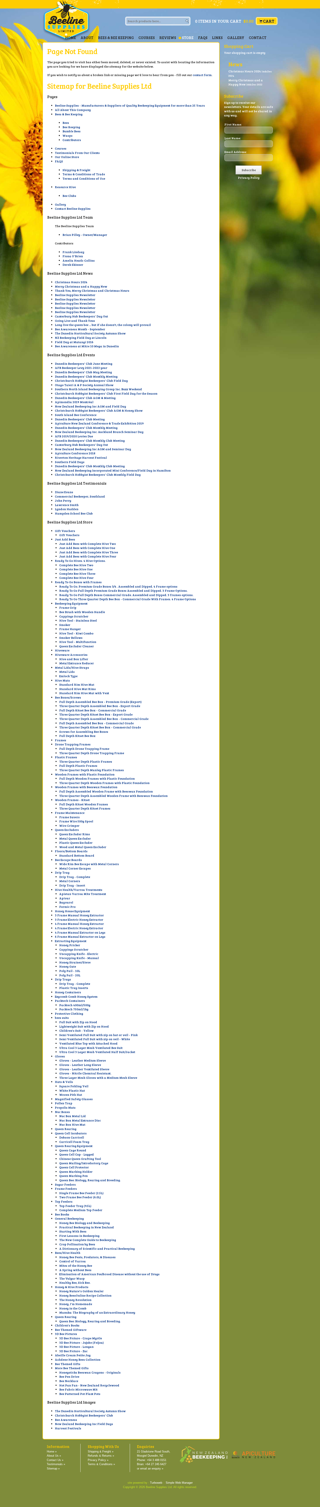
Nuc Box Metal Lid (72, 1116)
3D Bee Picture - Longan (76, 1347)
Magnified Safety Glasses (74, 1099)
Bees (65, 123)
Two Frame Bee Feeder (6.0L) (80, 1197)
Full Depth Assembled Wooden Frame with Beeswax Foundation (106, 791)
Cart (268, 21)
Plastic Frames (66, 757)
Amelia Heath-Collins (78, 260)
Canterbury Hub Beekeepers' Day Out (81, 316)
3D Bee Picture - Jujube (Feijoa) (81, 1342)
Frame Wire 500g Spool (76, 821)
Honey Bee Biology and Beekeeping (84, 1223)
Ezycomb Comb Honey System (76, 996)
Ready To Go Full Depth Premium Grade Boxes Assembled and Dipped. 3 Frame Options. (123, 590)
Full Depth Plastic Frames (78, 766)
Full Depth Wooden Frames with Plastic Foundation (97, 778)
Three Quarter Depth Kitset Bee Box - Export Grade (96, 714)
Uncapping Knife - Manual (79, 958)
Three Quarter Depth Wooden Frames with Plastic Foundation (104, 783)
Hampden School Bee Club (74, 513)
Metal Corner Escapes (75, 868)
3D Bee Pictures (66, 1334)
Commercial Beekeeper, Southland (80, 496)
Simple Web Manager (179, 1482)
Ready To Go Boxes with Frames (78, 582)
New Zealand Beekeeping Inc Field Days (84, 1424)
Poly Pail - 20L (69, 975)
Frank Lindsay (73, 252)
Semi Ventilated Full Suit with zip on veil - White (94, 1039)
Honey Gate (67, 966)
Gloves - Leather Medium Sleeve (82, 1060)
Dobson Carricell (71, 1137)
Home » (52, 1451)
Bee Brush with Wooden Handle (82, 612)
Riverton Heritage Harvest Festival (81, 457)
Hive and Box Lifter (73, 659)
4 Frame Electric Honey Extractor (79, 928)
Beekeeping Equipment (71, 603)
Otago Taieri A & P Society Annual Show (84, 385)
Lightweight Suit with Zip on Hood (84, 1026)
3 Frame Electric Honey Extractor (79, 919)
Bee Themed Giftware (70, 1330)
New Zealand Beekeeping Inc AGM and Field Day (90, 406)
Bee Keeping (71, 127)
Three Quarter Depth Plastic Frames (85, 761)
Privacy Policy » (98, 1460)
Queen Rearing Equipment (74, 1146)
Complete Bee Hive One (76, 569)
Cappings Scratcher (73, 616)
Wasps (67, 135)
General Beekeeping (69, 1218)
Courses (146, 37)
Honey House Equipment (72, 911)
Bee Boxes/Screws (68, 697)
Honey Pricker (69, 945)
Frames (60, 740)
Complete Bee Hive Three (77, 573)
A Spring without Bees (75, 1270)
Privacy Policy (248, 178)
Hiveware (62, 650)
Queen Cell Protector (74, 1167)
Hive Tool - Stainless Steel (78, 620)
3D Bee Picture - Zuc (73, 1351)
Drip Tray (62, 872)
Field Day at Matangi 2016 (74, 342)
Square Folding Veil (73, 1086)
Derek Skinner (72, 265)
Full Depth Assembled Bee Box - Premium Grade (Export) (100, 702)
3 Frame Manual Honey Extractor (79, 915)
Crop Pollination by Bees (77, 1244)
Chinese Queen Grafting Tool (80, 1159)
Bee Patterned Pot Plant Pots (79, 1394)
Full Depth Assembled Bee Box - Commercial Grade (96, 723)
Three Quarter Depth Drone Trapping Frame (91, 753)
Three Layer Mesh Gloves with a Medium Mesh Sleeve (98, 1078)
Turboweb (156, 1482)
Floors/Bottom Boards (71, 851)
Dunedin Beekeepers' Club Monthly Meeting (86, 376)
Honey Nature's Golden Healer (81, 1291)
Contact (257, 37)
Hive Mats (62, 680)
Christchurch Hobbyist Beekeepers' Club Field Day (91, 380)
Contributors (71, 140)
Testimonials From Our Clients (77, 153)
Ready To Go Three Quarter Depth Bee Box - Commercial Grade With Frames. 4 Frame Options (127, 599)
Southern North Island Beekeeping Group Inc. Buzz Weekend (98, 389)
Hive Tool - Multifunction (77, 642)
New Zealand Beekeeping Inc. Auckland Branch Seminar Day (99, 432)
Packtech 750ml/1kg (73, 1009)
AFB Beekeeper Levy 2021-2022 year (81, 368)
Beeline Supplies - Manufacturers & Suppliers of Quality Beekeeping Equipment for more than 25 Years (130, 105)
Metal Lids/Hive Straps (72, 667)
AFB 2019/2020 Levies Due (74, 436)
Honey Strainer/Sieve (75, 962)
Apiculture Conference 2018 (75, 453)
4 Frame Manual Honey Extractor (79, 924)
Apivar (64, 898)
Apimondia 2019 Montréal (74, 402)
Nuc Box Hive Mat (72, 1124)
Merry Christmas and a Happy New (81, 286)
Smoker (64, 625)
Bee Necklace (68, 1381)
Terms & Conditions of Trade (83, 174)
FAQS (202, 37)
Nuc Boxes (62, 1112)
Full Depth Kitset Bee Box (77, 736)
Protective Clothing (69, 1013)
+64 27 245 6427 (155, 1464)
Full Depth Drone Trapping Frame (84, 749)
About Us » (54, 1455)
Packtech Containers (70, 1001)
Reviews (167, 37)
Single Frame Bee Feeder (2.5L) (81, 1193)
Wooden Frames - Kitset (72, 800)
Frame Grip (67, 607)
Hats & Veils (64, 1082)
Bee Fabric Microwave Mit (78, 1389)
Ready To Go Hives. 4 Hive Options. (80, 561)
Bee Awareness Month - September (80, 329)
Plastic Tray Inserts (73, 988)
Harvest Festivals (68, 1428)
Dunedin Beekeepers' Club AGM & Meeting (85, 398)
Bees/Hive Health (67, 1253)
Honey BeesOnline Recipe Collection (85, 1295)
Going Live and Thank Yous (75, 321)
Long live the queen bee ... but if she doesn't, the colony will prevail (103, 325)
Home (70, 37)
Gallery (235, 37)
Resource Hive (65, 187)
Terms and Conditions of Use (83, 178)
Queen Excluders (67, 830)
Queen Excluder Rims (74, 834)
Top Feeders (63, 1201)
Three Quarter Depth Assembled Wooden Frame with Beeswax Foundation (113, 796)
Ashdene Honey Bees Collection (77, 1359)
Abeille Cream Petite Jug (73, 1355)
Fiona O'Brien (72, 256)
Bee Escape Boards (68, 860)
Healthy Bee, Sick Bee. (74, 1282)
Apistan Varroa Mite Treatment (82, 894)
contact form (202, 75)
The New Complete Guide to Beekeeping (87, 1240)
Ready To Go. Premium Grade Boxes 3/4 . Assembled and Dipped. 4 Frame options (118, 586)
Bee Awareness (66, 1420)
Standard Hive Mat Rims (77, 689)
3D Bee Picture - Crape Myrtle (80, 1338)
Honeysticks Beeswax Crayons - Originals (90, 1372)
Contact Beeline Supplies (73, 208)
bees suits (62, 1018)
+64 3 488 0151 (156, 1460)
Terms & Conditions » (101, 1464)
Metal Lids (67, 672)
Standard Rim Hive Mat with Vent (84, 693)
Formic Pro (67, 907)
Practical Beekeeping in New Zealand (86, 1227)
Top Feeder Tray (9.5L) (75, 1206)
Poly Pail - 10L (69, 971)
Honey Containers (68, 992)
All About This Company (73, 110)
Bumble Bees (71, 131)
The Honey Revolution (75, 1300)
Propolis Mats (65, 1107)
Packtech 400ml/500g (74, 1005)
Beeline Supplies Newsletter (75, 295)
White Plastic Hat (72, 1090)
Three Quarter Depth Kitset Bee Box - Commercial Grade (100, 727)
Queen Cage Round (72, 1150)
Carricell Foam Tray (74, 1142)
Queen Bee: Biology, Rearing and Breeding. (90, 1180)
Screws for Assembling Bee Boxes (83, 732)
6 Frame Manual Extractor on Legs (80, 936)
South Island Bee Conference (75, 415)
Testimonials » (56, 1464)
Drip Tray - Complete (74, 877)
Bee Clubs (69, 196)
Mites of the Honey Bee (75, 1265)
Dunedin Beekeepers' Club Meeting (80, 419)
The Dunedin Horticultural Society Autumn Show (90, 333)
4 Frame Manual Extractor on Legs (80, 932)
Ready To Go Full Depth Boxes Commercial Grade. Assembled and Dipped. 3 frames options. (126, 595)
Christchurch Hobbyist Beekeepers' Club (84, 1415)
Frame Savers (69, 817)
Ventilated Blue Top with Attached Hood (88, 1043)
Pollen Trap (63, 1103)
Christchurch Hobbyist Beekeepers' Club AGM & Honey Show (99, 410)
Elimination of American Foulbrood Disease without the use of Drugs (109, 1274)
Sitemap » (53, 1468)
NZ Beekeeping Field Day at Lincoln (80, 338)
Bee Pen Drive (69, 1376)
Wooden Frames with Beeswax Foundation (86, 787)
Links (217, 37)
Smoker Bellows (71, 638)
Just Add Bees (65, 539)
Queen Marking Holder (76, 1171)
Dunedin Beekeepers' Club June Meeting (83, 363)
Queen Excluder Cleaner (76, 646)
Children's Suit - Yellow (76, 1030)
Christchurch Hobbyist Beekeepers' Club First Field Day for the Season (106, 393)
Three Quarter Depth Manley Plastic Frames (91, 770)
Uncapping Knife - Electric (78, 954)
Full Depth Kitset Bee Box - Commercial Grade (92, 710)
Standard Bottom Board (76, 855)
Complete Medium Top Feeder (80, 1210)
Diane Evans (64, 492)
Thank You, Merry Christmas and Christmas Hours (92, 290)
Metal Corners (69, 881)
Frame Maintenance (69, 813)
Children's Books (67, 1325)
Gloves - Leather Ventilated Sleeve (84, 1069)
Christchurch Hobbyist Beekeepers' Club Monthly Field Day (98, 474)
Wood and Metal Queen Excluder (82, 847)
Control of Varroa (72, 1261)
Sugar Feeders (65, 1184)
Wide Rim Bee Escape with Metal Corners (89, 864)
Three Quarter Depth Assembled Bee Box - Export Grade (99, 706)
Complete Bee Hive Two (76, 565)
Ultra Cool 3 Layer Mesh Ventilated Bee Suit (91, 1048)
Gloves (60, 1056)
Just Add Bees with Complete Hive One (87, 548)
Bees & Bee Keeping (116, 37)
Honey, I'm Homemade (75, 1304)
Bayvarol (66, 902)
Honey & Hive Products (71, 1287)
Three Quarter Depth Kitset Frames (84, 808)
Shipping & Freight (76, 170)
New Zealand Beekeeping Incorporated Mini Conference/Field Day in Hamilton (113, 470)
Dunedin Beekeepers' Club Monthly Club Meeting (90, 440)
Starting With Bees (72, 1231)
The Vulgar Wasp (72, 1278)
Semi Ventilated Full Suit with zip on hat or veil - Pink (98, 1035)
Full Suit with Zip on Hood (78, 1022)
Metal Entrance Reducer (76, 663)
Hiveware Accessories (71, 655)
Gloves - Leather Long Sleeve (80, 1065)
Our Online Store (67, 157)
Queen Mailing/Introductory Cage (83, 1163)
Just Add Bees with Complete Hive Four (87, 556)
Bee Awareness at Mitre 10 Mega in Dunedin (87, 346)
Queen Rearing (65, 1129)
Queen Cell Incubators (71, 1133)
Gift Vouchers (65, 531)
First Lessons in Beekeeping (79, 1236)
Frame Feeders (66, 1189)
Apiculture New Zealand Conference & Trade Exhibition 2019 (99, 423)
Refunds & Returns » (101, 1455)
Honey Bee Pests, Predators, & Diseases (87, 1257)
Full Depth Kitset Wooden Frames (83, 804)
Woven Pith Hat (70, 1095)
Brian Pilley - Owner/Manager (84, 235)
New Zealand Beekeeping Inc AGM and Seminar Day (93, 449)
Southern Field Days (69, 462)
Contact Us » (55, 1460)
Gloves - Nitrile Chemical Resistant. (85, 1073)
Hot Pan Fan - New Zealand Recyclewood (89, 1385)
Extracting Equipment (70, 941)
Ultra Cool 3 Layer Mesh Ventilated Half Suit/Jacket (97, 1052)
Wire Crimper (69, 825)
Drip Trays (63, 979)
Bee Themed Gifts (67, 1364)
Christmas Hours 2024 (71, 282)
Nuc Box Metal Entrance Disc (80, 1120)
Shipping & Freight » (100, 1451)
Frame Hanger (70, 629)
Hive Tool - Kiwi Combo (76, 633)
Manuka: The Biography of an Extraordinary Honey (97, 1312)
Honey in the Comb (72, 1308)
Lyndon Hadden (66, 509)
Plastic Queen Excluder (76, 842)
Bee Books (62, 1214)
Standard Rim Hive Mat (76, 684)
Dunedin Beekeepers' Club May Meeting (83, 372)
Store (188, 37)
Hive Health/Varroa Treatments (78, 890)
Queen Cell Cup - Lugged (76, 1154)
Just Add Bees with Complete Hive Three (88, 552)
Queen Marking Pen (73, 1176)
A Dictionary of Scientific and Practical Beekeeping (97, 1248)
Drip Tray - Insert (72, 885)
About (87, 37)
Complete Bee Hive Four (76, 578)
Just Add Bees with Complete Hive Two (87, 544)
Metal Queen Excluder (75, 838)
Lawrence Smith (67, 505)
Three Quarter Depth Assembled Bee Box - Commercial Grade (103, 719)
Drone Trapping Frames (73, 744)
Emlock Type (68, 676)
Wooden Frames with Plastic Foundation (85, 774)
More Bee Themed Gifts (72, 1368)
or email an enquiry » (150, 1468)
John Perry (63, 500)
